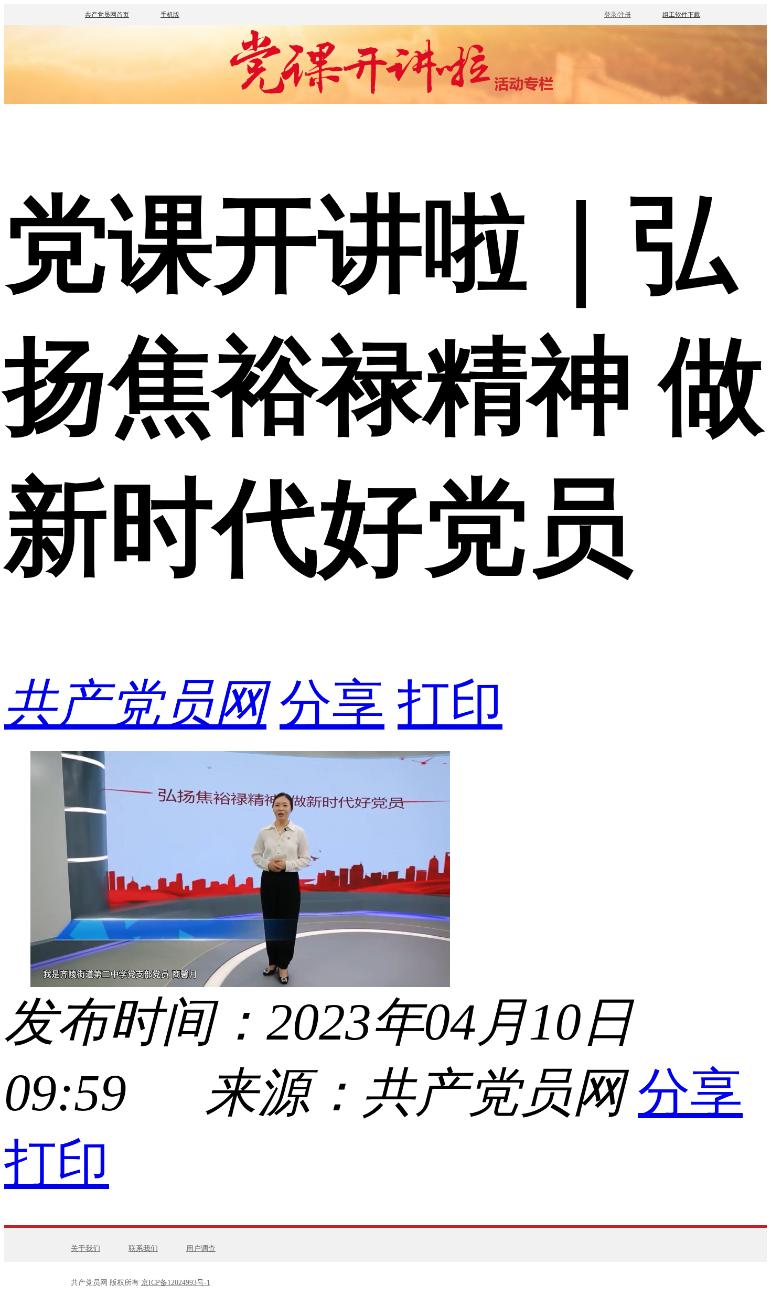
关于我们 (85, 1248)
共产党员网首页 (107, 14)
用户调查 (201, 1248)
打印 (450, 704)
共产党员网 (135, 704)
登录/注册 (617, 14)
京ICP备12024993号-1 (175, 1283)
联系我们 (143, 1248)
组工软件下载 (681, 14)
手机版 (169, 14)
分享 (332, 704)
